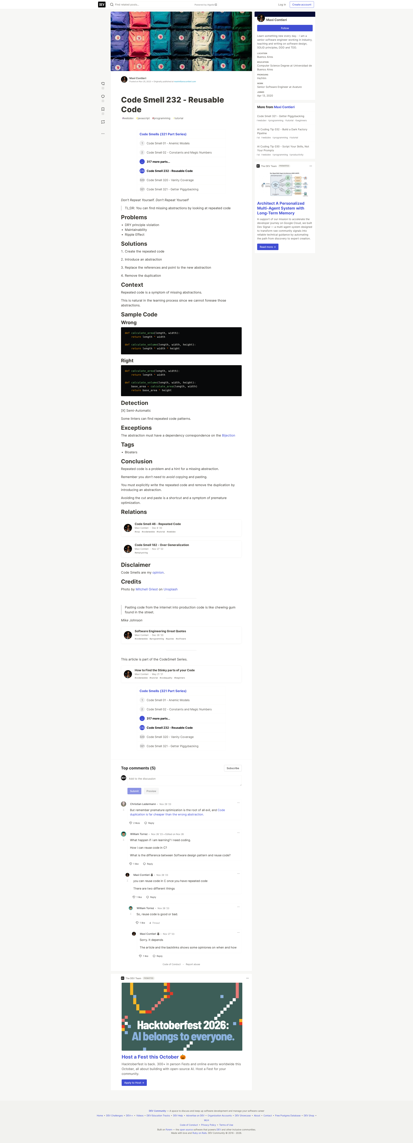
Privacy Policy (208, 1124)
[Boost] (103, 121)
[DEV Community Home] (102, 4)
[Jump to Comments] (103, 98)
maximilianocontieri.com (185, 81)
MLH (206, 1120)
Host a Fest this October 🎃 (154, 1057)
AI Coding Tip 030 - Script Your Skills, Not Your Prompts (283, 150)
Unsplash (171, 589)
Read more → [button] (268, 246)
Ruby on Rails (199, 1133)
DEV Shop (309, 1115)
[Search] (112, 5)
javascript (143, 118)
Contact (267, 1115)
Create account (301, 4)
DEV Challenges (114, 1115)
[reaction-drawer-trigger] (103, 85)
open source (186, 1129)
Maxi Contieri (137, 78)
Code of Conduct (172, 964)
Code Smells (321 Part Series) (163, 134)
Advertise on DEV (195, 1115)
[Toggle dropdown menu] (238, 802)
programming (161, 118)
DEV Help (178, 1115)
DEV (219, 1129)
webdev (128, 118)
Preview (151, 791)
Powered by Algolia (205, 4)
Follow (285, 28)
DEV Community (157, 1110)
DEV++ (129, 1115)
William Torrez (139, 834)
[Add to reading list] (103, 111)
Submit (134, 791)
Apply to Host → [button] (134, 1082)
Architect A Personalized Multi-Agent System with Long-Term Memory (280, 208)
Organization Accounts (220, 1115)
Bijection (228, 435)
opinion (158, 572)
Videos (139, 1115)
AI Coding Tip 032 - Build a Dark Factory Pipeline (282, 133)
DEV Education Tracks (158, 1115)
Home (100, 1115)
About (257, 1115)
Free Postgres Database (288, 1115)
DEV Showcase (243, 1115)
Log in (282, 4)
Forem (169, 1129)
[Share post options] (103, 133)
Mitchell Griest (147, 589)
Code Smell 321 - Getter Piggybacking (282, 118)
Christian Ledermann (143, 804)
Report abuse (193, 964)
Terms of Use (226, 1124)
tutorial (178, 118)
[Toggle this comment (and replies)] (124, 809)
